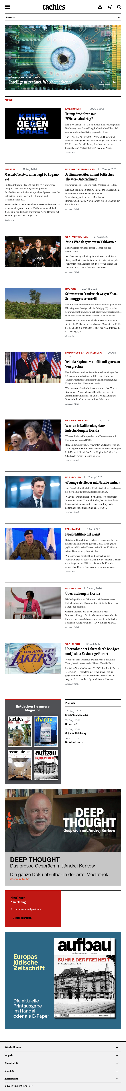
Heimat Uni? (71, 724)
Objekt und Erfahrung (75, 733)
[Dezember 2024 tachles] (20, 732)
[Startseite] (54, 7)
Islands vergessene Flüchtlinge (88, 82)
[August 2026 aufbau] (46, 766)
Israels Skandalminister (76, 715)
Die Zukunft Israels (74, 742)
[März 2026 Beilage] (46, 732)
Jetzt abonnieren (22, 918)
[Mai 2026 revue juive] (20, 766)
